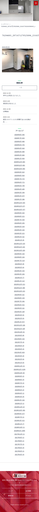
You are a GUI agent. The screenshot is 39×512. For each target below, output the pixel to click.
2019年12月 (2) (19, 407)
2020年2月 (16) (19, 400)
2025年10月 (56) (19, 169)
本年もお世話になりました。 (12, 94)
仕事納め (7, 110)
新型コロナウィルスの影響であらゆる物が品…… (17, 119)
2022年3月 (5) (19, 315)
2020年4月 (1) (19, 393)
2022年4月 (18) (19, 312)
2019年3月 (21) (19, 420)
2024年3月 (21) (19, 233)
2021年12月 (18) (19, 325)
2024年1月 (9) (19, 240)
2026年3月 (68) (19, 152)
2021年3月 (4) (19, 356)
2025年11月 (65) (19, 165)
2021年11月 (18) (19, 329)
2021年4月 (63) (19, 352)
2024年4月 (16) (19, 230)
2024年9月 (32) (19, 213)
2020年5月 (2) (19, 390)
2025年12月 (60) (19, 162)
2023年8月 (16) (19, 257)
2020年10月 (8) (19, 373)
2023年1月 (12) (19, 281)
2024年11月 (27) (19, 206)
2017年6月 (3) (19, 448)
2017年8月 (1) (19, 441)
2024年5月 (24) (19, 226)
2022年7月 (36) (19, 301)
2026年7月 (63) (19, 138)
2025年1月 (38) (19, 199)
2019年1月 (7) (19, 424)
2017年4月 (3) (19, 454)
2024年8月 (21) (19, 216)
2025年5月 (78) (19, 186)
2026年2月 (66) (19, 155)
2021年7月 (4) (19, 342)
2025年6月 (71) (19, 182)
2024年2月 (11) (20, 237)
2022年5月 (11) (20, 308)
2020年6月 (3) (19, 386)
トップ (11, 491)
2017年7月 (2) (19, 444)
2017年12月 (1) (19, 434)
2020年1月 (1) (19, 403)
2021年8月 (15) (19, 339)
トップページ (5, 24)
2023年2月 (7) (19, 277)
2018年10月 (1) (19, 427)
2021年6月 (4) (19, 346)
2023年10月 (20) (19, 250)
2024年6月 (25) (19, 223)
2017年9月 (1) (19, 437)
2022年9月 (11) (20, 294)
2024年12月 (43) (19, 203)
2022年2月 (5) (19, 318)
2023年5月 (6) (19, 267)
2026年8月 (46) (19, 135)
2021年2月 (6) (19, 359)
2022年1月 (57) (19, 322)
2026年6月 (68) (19, 141)
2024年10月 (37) (19, 209)
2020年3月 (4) (19, 396)
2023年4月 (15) (19, 271)
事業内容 (10, 495)
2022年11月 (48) (19, 288)
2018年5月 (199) (19, 431)
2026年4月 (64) (19, 148)
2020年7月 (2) (19, 383)
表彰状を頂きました (9, 102)
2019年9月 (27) (19, 414)
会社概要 (28, 491)
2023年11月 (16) (19, 247)
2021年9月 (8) (19, 335)
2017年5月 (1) (19, 451)
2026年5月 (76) (19, 145)
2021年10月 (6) (19, 332)
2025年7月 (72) (19, 179)
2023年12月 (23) (19, 243)
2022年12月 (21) (19, 284)
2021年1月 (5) (19, 362)
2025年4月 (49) (19, 189)
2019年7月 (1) (19, 417)
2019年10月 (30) (19, 410)
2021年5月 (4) (19, 349)
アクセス (28, 495)
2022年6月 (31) (19, 305)
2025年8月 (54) (19, 175)
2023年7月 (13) (19, 260)
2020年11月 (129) (19, 369)
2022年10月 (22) (19, 291)
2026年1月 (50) (19, 158)
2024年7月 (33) (19, 220)
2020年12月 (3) (19, 366)
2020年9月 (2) (19, 376)
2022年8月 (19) (19, 298)
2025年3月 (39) (19, 192)
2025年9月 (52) (19, 172)
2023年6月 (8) (19, 264)
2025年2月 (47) (19, 196)
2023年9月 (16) (19, 254)
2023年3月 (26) (19, 274)
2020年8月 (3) (19, 379)
